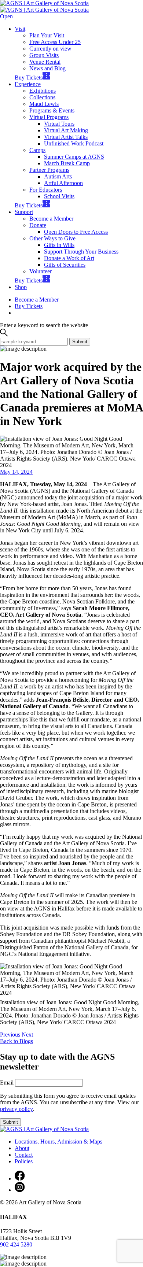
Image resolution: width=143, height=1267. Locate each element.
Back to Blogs (16, 1041)
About (22, 1148)
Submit (79, 341)
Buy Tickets (29, 77)
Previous (10, 1034)
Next (27, 1034)
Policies (24, 1161)
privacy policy (16, 1109)
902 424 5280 (16, 1244)
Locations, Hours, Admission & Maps (58, 1141)
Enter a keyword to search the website (44, 325)
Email (7, 1082)
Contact (24, 1155)
